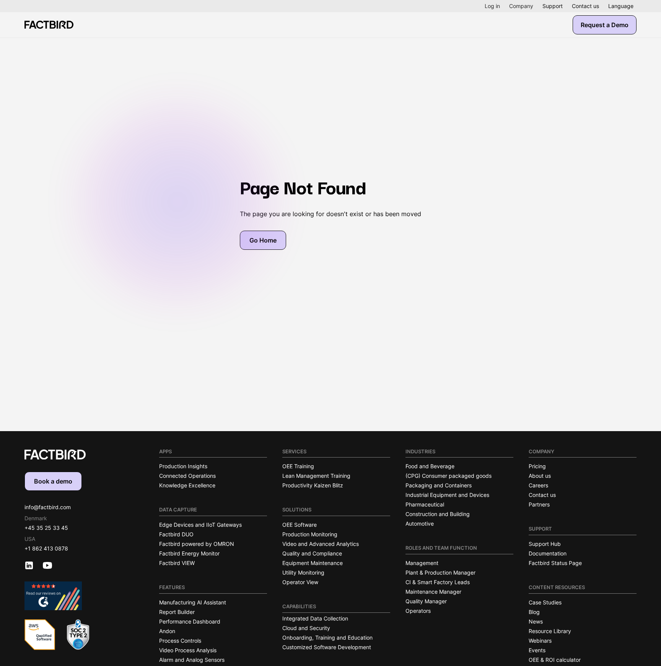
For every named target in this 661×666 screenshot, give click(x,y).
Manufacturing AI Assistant (192, 602)
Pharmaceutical (424, 504)
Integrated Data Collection (315, 618)
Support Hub (545, 544)
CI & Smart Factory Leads (437, 582)
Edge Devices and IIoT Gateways (200, 524)
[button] (492, 6)
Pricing (537, 466)
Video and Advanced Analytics (320, 544)
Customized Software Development (326, 647)
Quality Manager (426, 601)
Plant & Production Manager (440, 572)
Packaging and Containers (438, 485)
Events (537, 650)
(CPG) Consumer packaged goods (448, 475)
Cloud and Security (306, 628)
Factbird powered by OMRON (196, 544)
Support (552, 6)
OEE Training (298, 466)
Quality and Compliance (312, 553)
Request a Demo (604, 25)
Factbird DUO (176, 534)
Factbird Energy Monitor (189, 553)
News (536, 621)
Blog (534, 612)
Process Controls (180, 640)
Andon (167, 631)
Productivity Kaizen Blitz (312, 485)
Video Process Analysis (188, 650)
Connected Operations (187, 475)
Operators (418, 610)
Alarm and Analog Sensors (192, 659)
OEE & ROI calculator (555, 659)
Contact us (585, 6)
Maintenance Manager (433, 591)
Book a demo (53, 481)
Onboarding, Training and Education (327, 637)
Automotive (419, 523)
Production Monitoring (309, 534)
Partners (539, 504)
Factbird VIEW (177, 563)
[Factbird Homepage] (48, 25)
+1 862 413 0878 (46, 548)
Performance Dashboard (189, 621)
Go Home (263, 240)
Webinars (540, 640)
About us (540, 475)
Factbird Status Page (555, 563)
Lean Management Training (316, 475)
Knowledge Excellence (187, 485)
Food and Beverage (429, 466)
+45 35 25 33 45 (46, 527)
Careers (538, 485)
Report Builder (177, 612)
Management (421, 563)
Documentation (548, 553)
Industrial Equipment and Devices (447, 495)
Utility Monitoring (303, 572)
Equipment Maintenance (312, 563)
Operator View (300, 582)
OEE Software (299, 524)
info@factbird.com (47, 507)
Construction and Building (437, 514)
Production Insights (183, 466)
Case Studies (545, 602)
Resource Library (550, 631)
